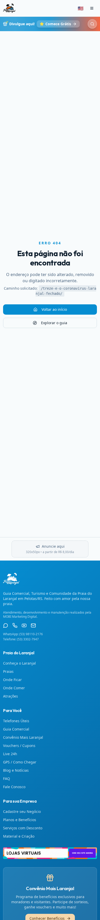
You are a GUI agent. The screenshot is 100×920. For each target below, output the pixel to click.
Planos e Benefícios (19, 819)
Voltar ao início (54, 309)
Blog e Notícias (16, 770)
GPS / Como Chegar (19, 762)
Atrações (10, 696)
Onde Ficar (12, 679)
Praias (8, 671)
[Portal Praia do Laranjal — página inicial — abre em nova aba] (50, 853)
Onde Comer (14, 687)
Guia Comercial (16, 729)
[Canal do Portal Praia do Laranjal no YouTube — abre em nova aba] (24, 625)
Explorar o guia (54, 322)
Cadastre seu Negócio (22, 811)
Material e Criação (18, 836)
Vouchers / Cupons (19, 745)
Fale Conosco (14, 786)
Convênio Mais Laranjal (23, 737)
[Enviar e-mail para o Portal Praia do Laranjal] (33, 625)
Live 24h (10, 753)
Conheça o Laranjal (19, 663)
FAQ (6, 778)
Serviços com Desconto (22, 828)
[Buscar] (92, 24)
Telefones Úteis (16, 720)
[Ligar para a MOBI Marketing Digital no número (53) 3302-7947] (14, 625)
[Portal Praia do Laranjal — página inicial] (9, 8)
